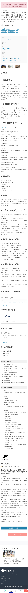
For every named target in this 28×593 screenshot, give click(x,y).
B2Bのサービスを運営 (7, 60)
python (18, 29)
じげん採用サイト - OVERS (9, 321)
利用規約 (3, 576)
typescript (4, 31)
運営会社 (3, 583)
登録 (26, 591)
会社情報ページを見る (14, 528)
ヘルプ (2, 582)
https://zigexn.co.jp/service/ (8, 127)
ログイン (20, 591)
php (13, 29)
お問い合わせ (4, 580)
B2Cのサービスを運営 (16, 58)
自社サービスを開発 (18, 60)
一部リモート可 (6, 58)
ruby (3, 29)
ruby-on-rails (11, 31)
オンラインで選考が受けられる (9, 62)
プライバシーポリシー (5, 578)
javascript (8, 29)
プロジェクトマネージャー (7, 39)
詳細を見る (4, 305)
